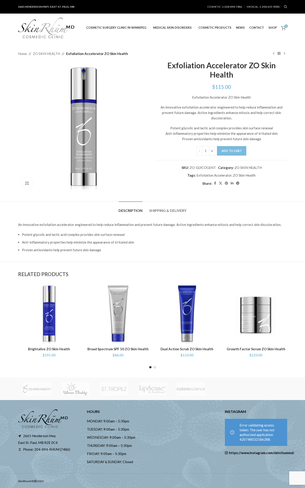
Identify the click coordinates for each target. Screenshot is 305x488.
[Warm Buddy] (75, 388)
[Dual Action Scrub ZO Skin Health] (187, 313)
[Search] (285, 6)
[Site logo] (46, 27)
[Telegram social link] (238, 183)
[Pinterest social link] (226, 183)
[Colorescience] (191, 388)
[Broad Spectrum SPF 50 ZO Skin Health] (118, 313)
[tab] (130, 208)
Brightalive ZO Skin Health (49, 349)
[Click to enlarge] (27, 183)
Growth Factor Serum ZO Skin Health (256, 349)
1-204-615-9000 (269, 6)
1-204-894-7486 (232, 6)
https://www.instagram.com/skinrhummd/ (258, 453)
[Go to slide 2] (155, 367)
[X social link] (221, 183)
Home (22, 54)
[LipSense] (152, 388)
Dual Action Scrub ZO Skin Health (187, 349)
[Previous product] (273, 53)
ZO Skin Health (244, 175)
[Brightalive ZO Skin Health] (49, 313)
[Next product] (284, 53)
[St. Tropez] (114, 388)
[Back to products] (279, 53)
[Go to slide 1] (150, 367)
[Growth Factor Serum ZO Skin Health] (256, 313)
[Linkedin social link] (232, 183)
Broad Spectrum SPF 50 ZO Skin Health (118, 349)
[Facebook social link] (215, 183)
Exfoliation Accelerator (214, 175)
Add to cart (231, 151)
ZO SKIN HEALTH (46, 54)
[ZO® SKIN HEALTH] (37, 388)
